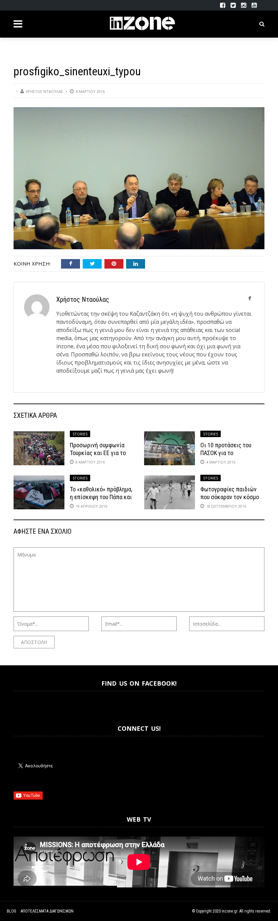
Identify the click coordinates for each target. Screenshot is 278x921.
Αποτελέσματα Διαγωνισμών (47, 911)
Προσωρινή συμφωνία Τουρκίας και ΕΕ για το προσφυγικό (98, 453)
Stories (80, 433)
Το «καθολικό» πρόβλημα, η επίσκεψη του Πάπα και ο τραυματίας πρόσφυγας (101, 497)
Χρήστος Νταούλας (44, 91)
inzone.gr (229, 911)
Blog (11, 911)
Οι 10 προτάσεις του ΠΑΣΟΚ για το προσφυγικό (225, 453)
